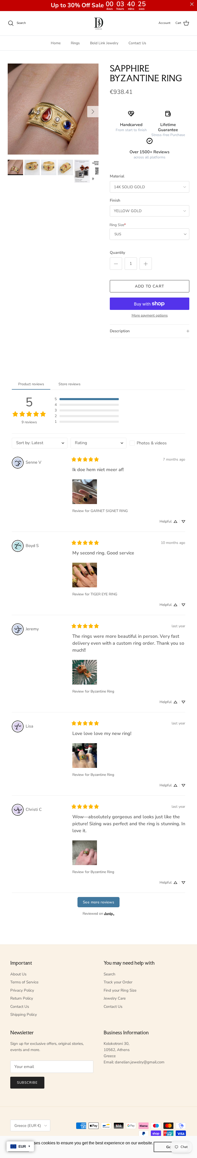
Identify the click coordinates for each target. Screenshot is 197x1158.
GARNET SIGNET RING (109, 510)
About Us (18, 974)
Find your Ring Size (120, 990)
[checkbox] (157, 443)
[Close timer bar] (192, 4)
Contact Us (137, 43)
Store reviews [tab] (69, 384)
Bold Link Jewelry (104, 43)
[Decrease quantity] (116, 263)
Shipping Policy (23, 1014)
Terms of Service (24, 982)
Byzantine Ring (102, 691)
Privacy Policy (22, 990)
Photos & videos (152, 443)
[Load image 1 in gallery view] (53, 109)
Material (117, 176)
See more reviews (98, 902)
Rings (75, 43)
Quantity (117, 252)
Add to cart (149, 286)
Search (109, 974)
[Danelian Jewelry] (99, 23)
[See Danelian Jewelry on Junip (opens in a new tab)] (109, 913)
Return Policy (21, 998)
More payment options (150, 315)
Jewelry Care (115, 998)
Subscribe (27, 1082)
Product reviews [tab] (31, 384)
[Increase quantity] (146, 263)
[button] (87, 399)
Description (120, 331)
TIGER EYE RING (104, 594)
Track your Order (118, 982)
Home (56, 43)
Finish (115, 200)
